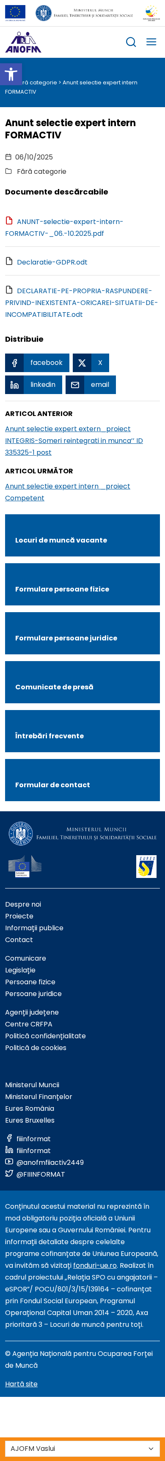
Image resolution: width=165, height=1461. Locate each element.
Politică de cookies (35, 1048)
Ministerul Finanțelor (38, 1097)
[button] (11, 74)
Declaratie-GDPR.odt (52, 262)
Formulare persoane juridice (66, 638)
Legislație (20, 970)
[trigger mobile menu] (151, 43)
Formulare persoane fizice (62, 589)
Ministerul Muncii (32, 1085)
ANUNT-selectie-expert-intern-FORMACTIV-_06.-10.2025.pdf (64, 227)
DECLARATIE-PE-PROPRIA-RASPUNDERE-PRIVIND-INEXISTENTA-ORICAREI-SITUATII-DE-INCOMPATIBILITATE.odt (81, 302)
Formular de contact (52, 785)
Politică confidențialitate (45, 1036)
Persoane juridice (33, 994)
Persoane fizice (30, 982)
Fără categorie (36, 82)
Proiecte (19, 916)
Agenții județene (32, 1012)
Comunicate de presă (54, 687)
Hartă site (21, 1384)
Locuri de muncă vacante (61, 540)
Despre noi (23, 904)
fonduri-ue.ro (95, 1265)
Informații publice (34, 928)
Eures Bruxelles (30, 1120)
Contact (19, 940)
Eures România (29, 1108)
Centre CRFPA (28, 1024)
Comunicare (25, 958)
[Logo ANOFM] (23, 42)
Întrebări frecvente (49, 736)
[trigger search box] (131, 43)
